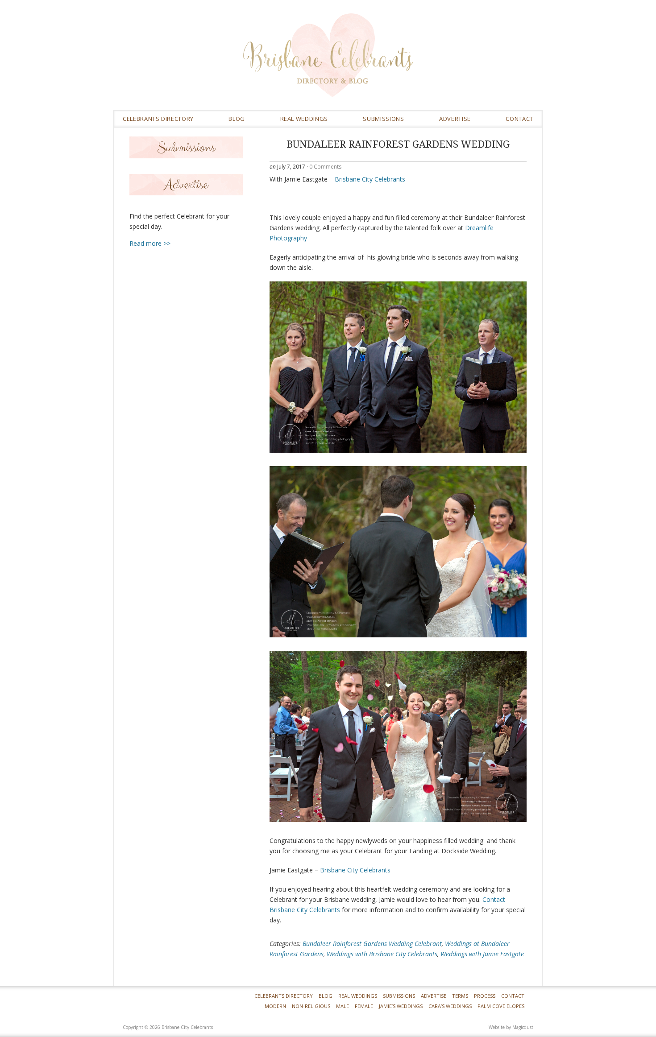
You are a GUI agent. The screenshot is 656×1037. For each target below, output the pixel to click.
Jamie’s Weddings (401, 1006)
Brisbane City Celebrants (392, 61)
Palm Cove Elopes (500, 1006)
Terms (460, 995)
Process (484, 995)
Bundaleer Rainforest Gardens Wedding (398, 144)
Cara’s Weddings (450, 1006)
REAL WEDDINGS (304, 119)
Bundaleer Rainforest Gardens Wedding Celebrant (372, 943)
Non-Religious (311, 1006)
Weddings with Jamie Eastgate (482, 954)
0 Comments (325, 166)
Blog (236, 119)
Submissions (383, 119)
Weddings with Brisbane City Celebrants (382, 954)
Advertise (455, 119)
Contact (519, 119)
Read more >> (149, 243)
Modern (275, 1006)
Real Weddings (357, 995)
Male (342, 1006)
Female (364, 1006)
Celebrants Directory (158, 119)
